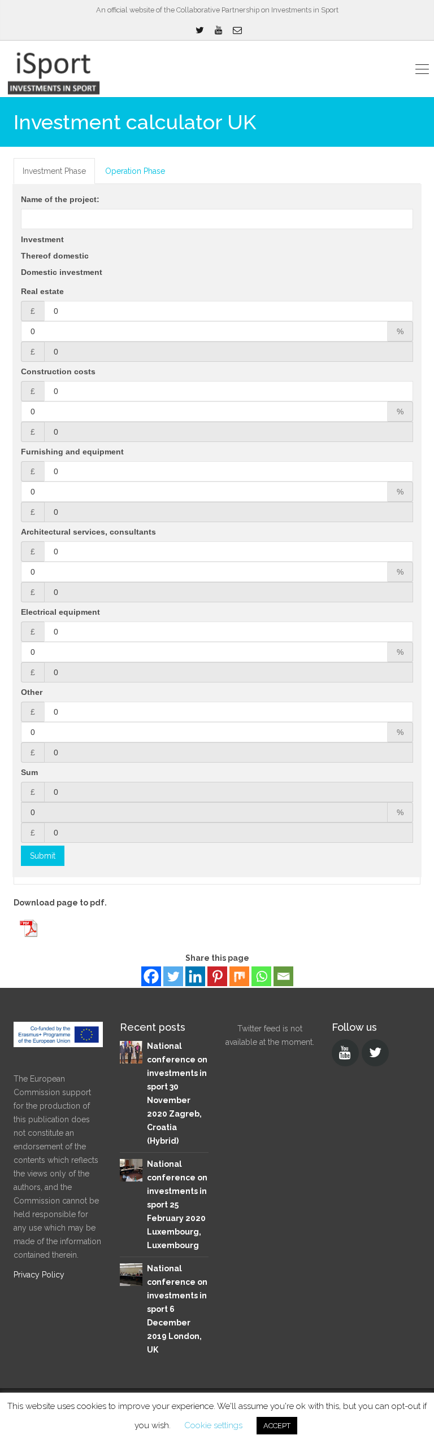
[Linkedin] (195, 976)
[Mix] (239, 976)
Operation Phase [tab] (135, 171)
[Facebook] (151, 976)
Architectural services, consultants (88, 531)
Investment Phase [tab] (54, 171)
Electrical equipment (60, 611)
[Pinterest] (217, 976)
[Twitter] (173, 976)
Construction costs (58, 371)
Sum (29, 772)
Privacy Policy (39, 1274)
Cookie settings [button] (213, 1425)
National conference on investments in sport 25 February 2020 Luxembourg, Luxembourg (177, 1204)
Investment (42, 239)
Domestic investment (61, 272)
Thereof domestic (55, 255)
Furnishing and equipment (72, 451)
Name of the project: (60, 199)
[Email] (283, 976)
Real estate (42, 291)
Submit (42, 855)
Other (31, 692)
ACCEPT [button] (276, 1425)
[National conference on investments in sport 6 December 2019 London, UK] (131, 1273)
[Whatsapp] (261, 976)
